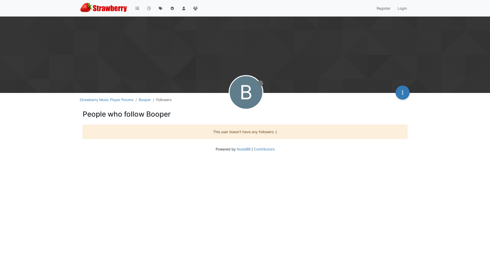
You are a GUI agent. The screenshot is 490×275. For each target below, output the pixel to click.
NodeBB (244, 149)
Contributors (264, 149)
